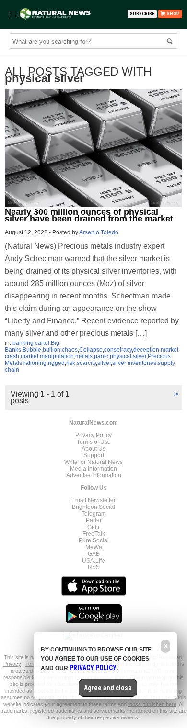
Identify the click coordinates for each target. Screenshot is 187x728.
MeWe (93, 547)
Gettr (93, 527)
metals (84, 356)
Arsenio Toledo (98, 232)
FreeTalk (93, 533)
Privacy (12, 664)
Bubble (32, 349)
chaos (70, 349)
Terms (33, 664)
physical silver (128, 356)
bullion (51, 349)
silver (104, 363)
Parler (94, 520)
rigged (56, 363)
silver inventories (134, 363)
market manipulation (47, 356)
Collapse (91, 349)
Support (93, 455)
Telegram (94, 513)
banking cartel (30, 343)
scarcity (86, 363)
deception (146, 349)
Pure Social (94, 540)
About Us (93, 448)
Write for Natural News (93, 462)
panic (101, 356)
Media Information (93, 468)
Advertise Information (93, 475)
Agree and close (108, 688)
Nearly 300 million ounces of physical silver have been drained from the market (89, 215)
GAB (94, 554)
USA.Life (93, 560)
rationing (35, 363)
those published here (152, 704)
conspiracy (118, 349)
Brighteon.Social (93, 507)
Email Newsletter (93, 500)
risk (70, 363)
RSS (94, 567)
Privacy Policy (93, 435)
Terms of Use (94, 442)
